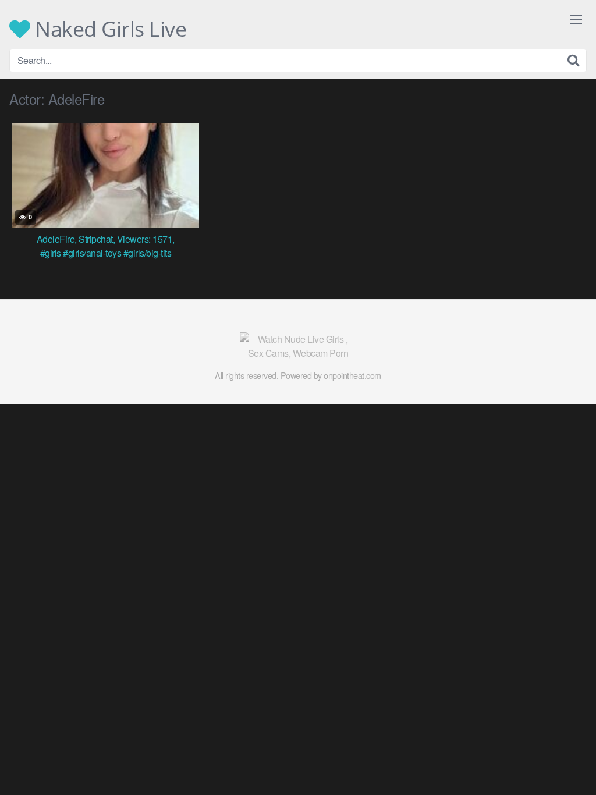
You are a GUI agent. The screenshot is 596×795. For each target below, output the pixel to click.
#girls (50, 253)
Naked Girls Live (108, 29)
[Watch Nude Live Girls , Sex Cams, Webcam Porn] (298, 346)
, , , (106, 239)
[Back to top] (564, 758)
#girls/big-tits (147, 253)
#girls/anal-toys (92, 253)
